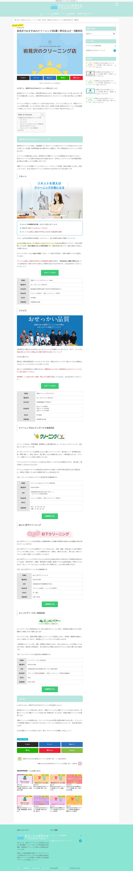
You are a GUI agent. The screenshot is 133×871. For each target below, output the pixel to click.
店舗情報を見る (50, 516)
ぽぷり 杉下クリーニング (29, 126)
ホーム (41, 14)
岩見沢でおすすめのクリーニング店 (30, 117)
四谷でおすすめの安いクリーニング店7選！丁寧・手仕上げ (104, 65)
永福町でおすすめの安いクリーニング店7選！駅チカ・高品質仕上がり (104, 91)
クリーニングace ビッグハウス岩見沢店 (32, 124)
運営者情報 (26, 868)
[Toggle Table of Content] (41, 114)
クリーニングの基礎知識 (53, 14)
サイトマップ (45, 868)
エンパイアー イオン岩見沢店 (30, 128)
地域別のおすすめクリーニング (85, 14)
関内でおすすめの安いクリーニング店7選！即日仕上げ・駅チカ (104, 100)
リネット (24, 119)
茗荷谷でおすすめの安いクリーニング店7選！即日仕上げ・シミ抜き (104, 83)
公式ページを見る (50, 272)
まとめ (21, 130)
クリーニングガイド (64, 868)
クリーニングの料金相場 (68, 14)
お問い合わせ (35, 868)
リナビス (24, 122)
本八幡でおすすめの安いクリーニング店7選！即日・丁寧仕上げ (104, 74)
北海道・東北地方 (23, 739)
